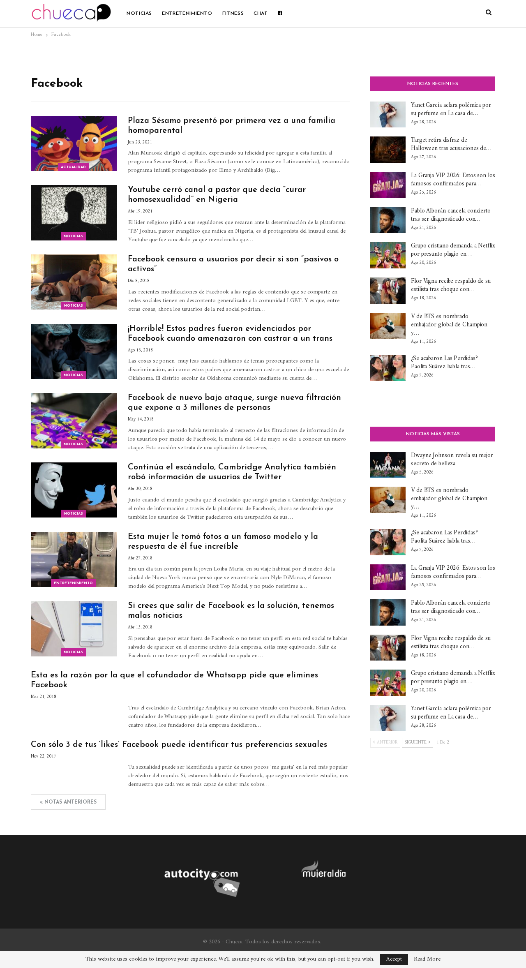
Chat (261, 13)
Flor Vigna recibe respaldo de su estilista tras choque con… (451, 285)
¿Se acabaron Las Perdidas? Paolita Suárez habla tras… (444, 362)
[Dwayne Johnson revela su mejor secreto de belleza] (388, 465)
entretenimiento (187, 13)
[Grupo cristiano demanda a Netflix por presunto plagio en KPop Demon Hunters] (388, 255)
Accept (394, 959)
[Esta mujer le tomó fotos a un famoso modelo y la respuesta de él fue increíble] (74, 559)
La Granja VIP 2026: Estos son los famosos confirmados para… (453, 179)
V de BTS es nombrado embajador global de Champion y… (449, 325)
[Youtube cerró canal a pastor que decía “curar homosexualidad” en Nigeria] (74, 212)
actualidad (73, 167)
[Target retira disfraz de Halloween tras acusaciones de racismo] (388, 149)
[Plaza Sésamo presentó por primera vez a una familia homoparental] (74, 143)
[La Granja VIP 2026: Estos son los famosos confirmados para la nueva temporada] (388, 185)
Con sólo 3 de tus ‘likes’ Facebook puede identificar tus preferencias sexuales (179, 745)
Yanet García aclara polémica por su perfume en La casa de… (451, 109)
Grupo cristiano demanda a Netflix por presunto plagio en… (453, 250)
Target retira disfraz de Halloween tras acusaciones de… (451, 144)
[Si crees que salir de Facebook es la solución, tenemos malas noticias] (74, 628)
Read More (427, 959)
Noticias (139, 13)
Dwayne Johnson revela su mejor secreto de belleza (452, 459)
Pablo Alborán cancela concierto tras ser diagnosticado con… (451, 215)
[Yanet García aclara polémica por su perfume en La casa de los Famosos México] (388, 115)
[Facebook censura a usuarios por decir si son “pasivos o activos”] (74, 282)
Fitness (233, 13)
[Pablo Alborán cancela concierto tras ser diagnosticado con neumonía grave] (388, 220)
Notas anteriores (70, 802)
